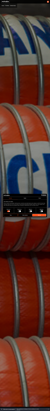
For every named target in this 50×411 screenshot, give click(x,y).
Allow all (39, 215)
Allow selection (25, 215)
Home (3, 5)
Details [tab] (25, 198)
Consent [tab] (10, 198)
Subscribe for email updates (9, 409)
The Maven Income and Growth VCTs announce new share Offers (27, 410)
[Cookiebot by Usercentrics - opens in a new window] (42, 195)
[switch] (19, 211)
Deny (11, 215)
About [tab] (40, 198)
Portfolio (7, 5)
